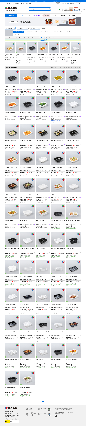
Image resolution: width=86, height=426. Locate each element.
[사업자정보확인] (69, 408)
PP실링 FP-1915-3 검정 (53, 54)
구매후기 (26, 3)
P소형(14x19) (34, 37)
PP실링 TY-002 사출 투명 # (26, 276)
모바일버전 (16, 421)
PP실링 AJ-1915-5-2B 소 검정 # (42, 248)
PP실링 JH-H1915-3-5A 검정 (72, 140)
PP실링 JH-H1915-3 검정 (10, 140)
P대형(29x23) (38, 31)
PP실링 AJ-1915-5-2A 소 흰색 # (27, 248)
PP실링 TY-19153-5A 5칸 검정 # (27, 304)
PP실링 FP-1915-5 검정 (71, 86)
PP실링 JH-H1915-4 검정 (25, 167)
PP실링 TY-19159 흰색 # (25, 387)
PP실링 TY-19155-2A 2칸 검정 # (42, 332)
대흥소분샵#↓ (36, 15)
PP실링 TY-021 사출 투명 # (56, 276)
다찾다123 (83, 9)
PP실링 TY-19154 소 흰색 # (72, 304)
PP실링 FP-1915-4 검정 (31, 54)
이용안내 (31, 412)
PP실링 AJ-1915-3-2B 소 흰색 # (73, 220)
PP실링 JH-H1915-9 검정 (25, 194)
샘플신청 (31, 415)
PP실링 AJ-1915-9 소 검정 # (72, 248)
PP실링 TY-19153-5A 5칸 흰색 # (43, 304)
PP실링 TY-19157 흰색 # (71, 359)
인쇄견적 (27, 415)
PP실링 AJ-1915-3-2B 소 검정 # (58, 220)
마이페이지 (72, 3)
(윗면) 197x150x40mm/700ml (32, 57)
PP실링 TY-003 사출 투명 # (41, 276)
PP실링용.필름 (68, 31)
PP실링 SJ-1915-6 (24, 220)
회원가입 (57, 3)
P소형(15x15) (51, 37)
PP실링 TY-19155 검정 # (10, 332)
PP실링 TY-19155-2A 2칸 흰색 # (58, 332)
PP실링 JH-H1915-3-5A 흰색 (11, 167)
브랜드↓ (23, 15)
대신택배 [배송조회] (29, 409)
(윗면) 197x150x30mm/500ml (43, 57)
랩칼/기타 (16, 34)
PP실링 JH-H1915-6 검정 (10, 194)
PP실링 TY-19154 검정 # (56, 304)
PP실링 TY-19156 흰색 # (41, 359)
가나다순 (74, 67)
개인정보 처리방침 (33, 413)
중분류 (9, 33)
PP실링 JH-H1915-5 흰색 (71, 167)
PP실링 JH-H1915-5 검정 (56, 167)
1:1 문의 (13, 421)
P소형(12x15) (18, 37)
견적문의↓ (55, 15)
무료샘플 (31, 417)
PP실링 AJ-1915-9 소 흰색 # (11, 276)
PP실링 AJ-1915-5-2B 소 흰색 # (58, 248)
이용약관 (27, 413)
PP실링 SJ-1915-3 (40, 194)
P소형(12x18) (26, 37)
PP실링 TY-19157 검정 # (56, 359)
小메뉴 (73, 15)
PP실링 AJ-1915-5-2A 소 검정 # (12, 248)
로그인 (54, 3)
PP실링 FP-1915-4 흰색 (56, 86)
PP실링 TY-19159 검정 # (10, 387)
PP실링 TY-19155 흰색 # (76, 54)
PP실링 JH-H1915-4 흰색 (41, 167)
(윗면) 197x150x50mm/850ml (10, 57)
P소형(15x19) (43, 37)
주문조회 (62, 3)
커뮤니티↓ (62, 15)
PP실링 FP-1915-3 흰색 (42, 54)
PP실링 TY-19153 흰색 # (10, 304)
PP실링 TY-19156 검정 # (25, 359)
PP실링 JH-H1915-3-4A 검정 (57, 140)
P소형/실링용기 (18, 31)
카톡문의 (8, 421)
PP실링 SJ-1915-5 (9, 220)
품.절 (68, 15)
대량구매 (31, 414)
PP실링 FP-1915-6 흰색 (41, 112)
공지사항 (30, 3)
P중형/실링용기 (29, 31)
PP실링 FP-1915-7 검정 (56, 112)
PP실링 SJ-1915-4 (70, 194)
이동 (43, 28)
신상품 (29, 15)
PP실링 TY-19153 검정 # (71, 276)
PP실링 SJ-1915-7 (40, 220)
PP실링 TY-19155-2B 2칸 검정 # (73, 332)
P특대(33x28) (48, 31)
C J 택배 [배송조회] (29, 408)
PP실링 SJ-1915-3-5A (56, 194)
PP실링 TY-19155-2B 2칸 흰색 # (12, 359)
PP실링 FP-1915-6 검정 (25, 112)
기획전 (47, 15)
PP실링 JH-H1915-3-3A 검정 (42, 140)
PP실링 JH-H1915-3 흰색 (25, 140)
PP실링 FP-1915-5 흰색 (64, 54)
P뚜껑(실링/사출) (58, 31)
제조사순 (78, 67)
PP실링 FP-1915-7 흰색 (71, 112)
